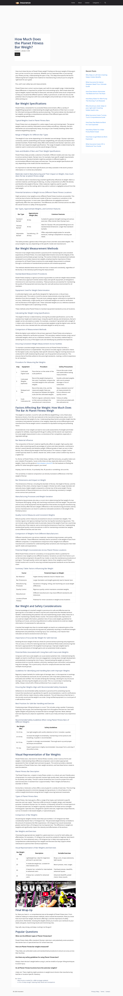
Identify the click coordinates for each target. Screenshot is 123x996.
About (80, 2)
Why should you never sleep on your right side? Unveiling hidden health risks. (96, 108)
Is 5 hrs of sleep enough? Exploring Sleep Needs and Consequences (36, 982)
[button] (105, 2)
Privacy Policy (95, 991)
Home (73, 2)
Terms (102, 991)
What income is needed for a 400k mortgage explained (32, 980)
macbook (17, 51)
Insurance (25, 2)
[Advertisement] (61, 18)
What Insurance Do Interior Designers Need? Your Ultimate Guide (96, 84)
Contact (87, 2)
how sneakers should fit (45, 463)
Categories (96, 2)
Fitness (17, 54)
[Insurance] (17, 2)
